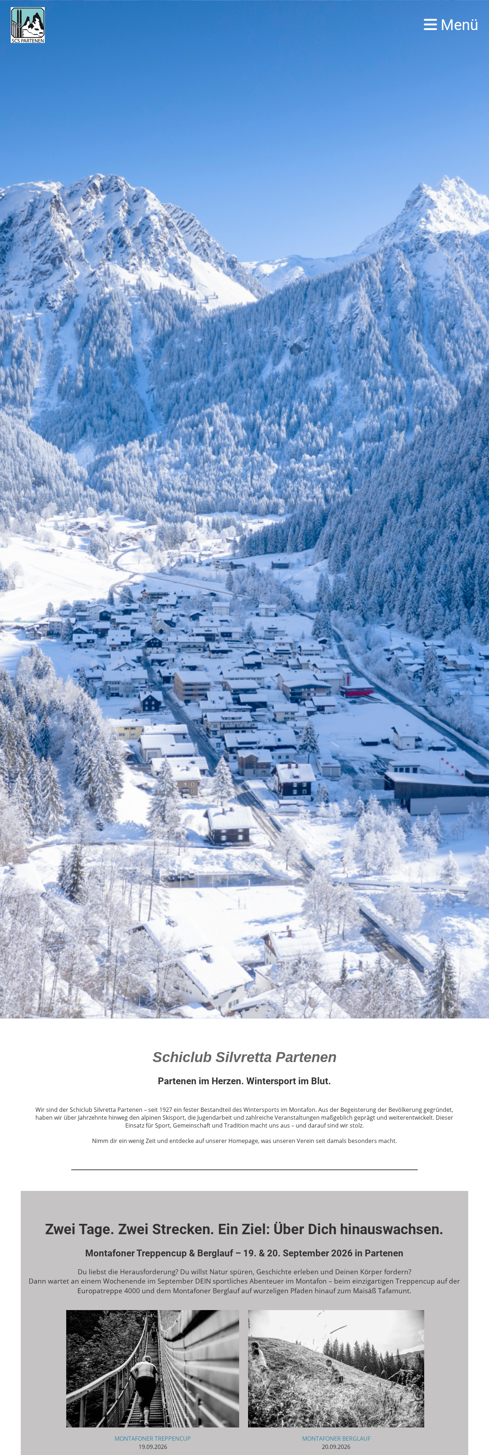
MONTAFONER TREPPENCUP (153, 1438)
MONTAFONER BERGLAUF (336, 1438)
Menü (457, 25)
